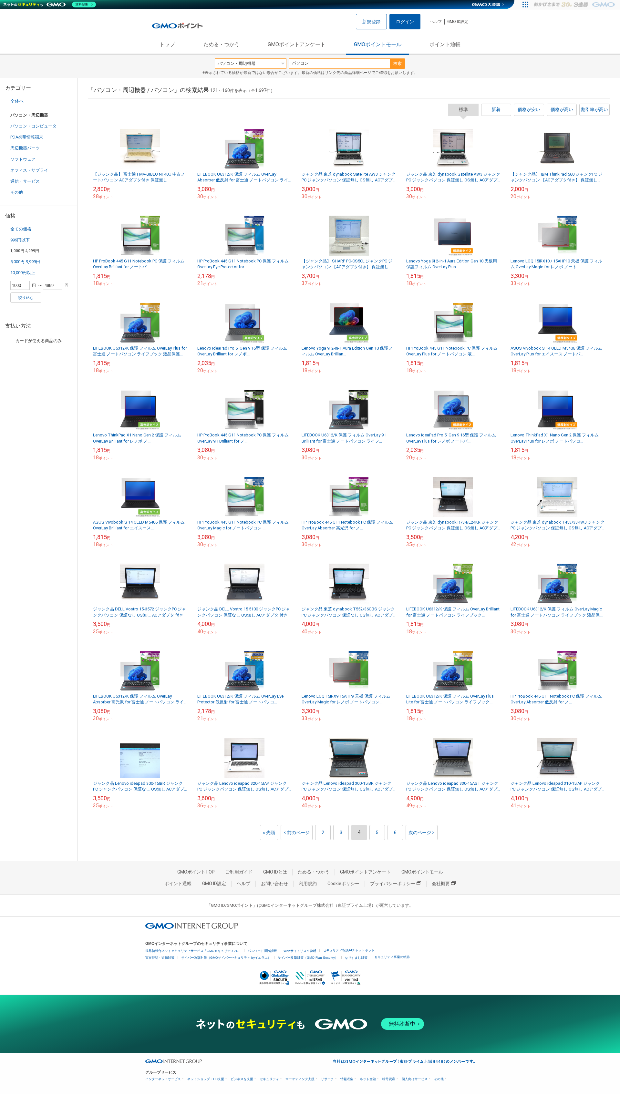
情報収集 (346, 1079)
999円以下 (20, 240)
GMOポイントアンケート (297, 44)
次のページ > (421, 832)
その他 (16, 192)
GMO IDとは (275, 871)
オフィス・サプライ (29, 170)
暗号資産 (388, 1079)
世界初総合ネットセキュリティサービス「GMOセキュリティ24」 (193, 951)
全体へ (17, 101)
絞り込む (26, 297)
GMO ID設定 (457, 21)
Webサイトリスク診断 (300, 951)
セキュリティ (269, 1079)
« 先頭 (269, 832)
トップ (167, 44)
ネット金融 (368, 1079)
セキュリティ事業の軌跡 (392, 957)
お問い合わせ (274, 883)
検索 (397, 63)
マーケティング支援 (300, 1079)
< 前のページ (297, 832)
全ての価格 (20, 229)
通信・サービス (25, 181)
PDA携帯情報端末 (26, 137)
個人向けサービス (415, 1079)
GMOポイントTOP (196, 871)
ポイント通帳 (444, 44)
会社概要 (441, 883)
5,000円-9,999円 (25, 261)
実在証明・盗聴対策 (159, 957)
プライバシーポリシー (392, 883)
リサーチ (327, 1079)
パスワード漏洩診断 (262, 951)
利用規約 (308, 883)
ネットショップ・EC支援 (205, 1079)
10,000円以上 (22, 272)
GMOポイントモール (377, 44)
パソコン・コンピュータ (33, 126)
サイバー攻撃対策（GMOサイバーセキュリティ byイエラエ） (226, 957)
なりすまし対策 (356, 957)
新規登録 (371, 21)
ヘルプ (436, 21)
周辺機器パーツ (25, 148)
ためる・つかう (221, 44)
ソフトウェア (23, 159)
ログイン (405, 21)
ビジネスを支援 (242, 1079)
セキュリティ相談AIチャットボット (349, 950)
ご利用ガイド (239, 871)
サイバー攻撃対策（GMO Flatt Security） (308, 957)
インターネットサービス (163, 1079)
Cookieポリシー (343, 883)
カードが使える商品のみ (39, 340)
